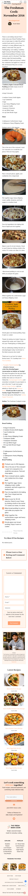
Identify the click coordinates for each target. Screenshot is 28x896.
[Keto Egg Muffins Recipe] (14, 759)
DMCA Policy (22, 885)
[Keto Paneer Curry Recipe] (14, 719)
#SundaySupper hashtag (16, 380)
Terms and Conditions (9, 885)
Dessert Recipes (7, 850)
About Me (10, 875)
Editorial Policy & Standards (14, 882)
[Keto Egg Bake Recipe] (14, 739)
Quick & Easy (20, 848)
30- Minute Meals (19, 844)
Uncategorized (14, 20)
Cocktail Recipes (7, 852)
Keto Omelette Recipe (14, 689)
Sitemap (18, 889)
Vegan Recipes (20, 850)
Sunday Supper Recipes (9, 386)
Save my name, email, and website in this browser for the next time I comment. (15, 614)
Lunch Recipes (7, 848)
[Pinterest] (14, 818)
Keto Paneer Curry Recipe (14, 728)
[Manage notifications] (24, 893)
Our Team (18, 875)
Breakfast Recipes (7, 845)
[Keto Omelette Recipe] (14, 680)
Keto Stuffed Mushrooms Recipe (14, 709)
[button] (20, 2)
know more (14, 662)
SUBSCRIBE (14, 800)
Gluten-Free (20, 852)
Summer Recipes (20, 846)
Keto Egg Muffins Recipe (14, 768)
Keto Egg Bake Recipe (14, 748)
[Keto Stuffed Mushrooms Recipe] (14, 699)
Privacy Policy (14, 879)
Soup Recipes (7, 853)
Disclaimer (10, 889)
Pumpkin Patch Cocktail (11, 365)
